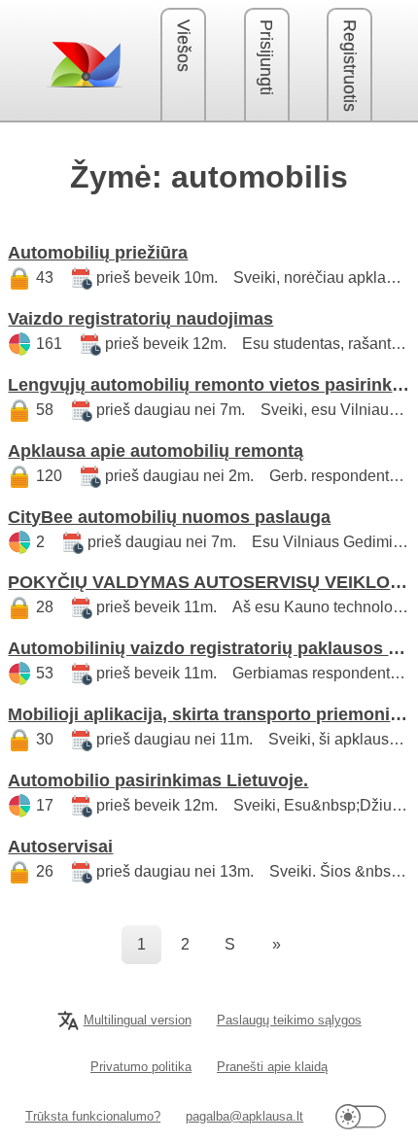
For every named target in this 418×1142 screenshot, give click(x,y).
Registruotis (350, 65)
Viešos (183, 45)
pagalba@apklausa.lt (244, 1116)
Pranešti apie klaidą (272, 1066)
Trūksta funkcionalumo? (92, 1116)
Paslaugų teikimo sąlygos (289, 1020)
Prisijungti (266, 57)
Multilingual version (138, 1020)
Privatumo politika (141, 1066)
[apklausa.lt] (84, 64)
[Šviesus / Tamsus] (361, 1116)
